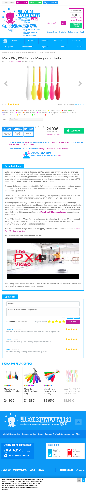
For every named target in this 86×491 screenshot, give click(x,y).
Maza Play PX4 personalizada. (53, 212)
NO (79, 480)
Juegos (43, 47)
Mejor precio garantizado (53, 134)
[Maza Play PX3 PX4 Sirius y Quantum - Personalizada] (71, 376)
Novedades (62, 32)
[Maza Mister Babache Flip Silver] (12, 376)
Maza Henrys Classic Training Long (31, 391)
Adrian (8, 349)
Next (80, 83)
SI (83, 480)
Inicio (6, 52)
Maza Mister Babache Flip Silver (12, 390)
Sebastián (9, 329)
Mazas (43, 41)
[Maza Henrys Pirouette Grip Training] (52, 376)
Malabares (58, 41)
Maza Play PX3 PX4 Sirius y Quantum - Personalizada (71, 391)
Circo (62, 47)
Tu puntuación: (41, 321)
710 (76, 455)
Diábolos (15, 41)
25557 (56, 450)
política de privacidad (73, 318)
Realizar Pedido (76, 25)
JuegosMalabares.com (21, 16)
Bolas (30, 41)
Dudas (40, 434)
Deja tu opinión (79, 104)
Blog (81, 32)
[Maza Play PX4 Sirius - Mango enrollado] (43, 83)
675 (56, 455)
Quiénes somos (73, 32)
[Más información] (22, 487)
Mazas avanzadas (21, 52)
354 (76, 450)
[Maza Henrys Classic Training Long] (32, 376)
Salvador (9, 339)
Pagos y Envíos (52, 434)
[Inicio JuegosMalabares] (5, 41)
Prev (6, 83)
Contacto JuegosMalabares (17, 451)
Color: (4, 119)
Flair (79, 47)
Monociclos (27, 47)
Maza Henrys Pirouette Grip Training (50, 391)
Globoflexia (75, 41)
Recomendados (52, 32)
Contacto (23, 3)
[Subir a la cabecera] (78, 422)
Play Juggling (16, 61)
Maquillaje (9, 47)
